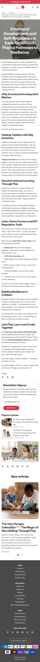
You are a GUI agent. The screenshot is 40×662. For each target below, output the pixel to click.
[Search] (33, 7)
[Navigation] (2, 7)
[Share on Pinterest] (12, 377)
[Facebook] (3, 466)
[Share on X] (7, 377)
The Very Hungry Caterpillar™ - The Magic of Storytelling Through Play (25, 422)
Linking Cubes (20, 349)
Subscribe (11, 408)
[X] (7, 466)
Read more (5, 552)
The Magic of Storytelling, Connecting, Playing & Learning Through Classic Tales (24, 432)
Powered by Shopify (20, 659)
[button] (18, 555)
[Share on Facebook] (2, 377)
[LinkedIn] (27, 466)
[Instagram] (12, 466)
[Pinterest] (17, 466)
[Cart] (37, 7)
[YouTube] (22, 466)
